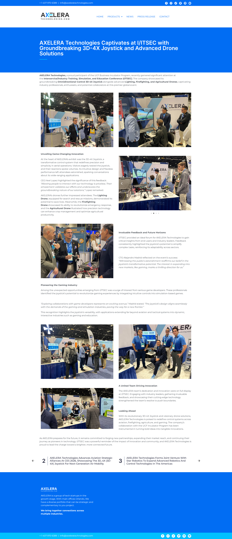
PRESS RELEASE (146, 16)
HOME (100, 16)
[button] (115, 17)
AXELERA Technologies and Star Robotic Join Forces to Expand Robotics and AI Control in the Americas (156, 460)
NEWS (129, 16)
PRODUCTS (114, 16)
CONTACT (164, 16)
